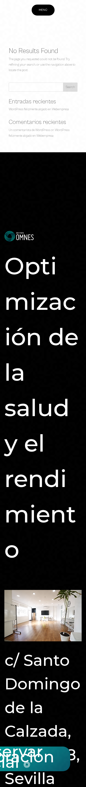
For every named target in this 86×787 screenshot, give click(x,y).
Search (70, 87)
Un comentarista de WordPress (29, 130)
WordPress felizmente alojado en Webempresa (39, 109)
